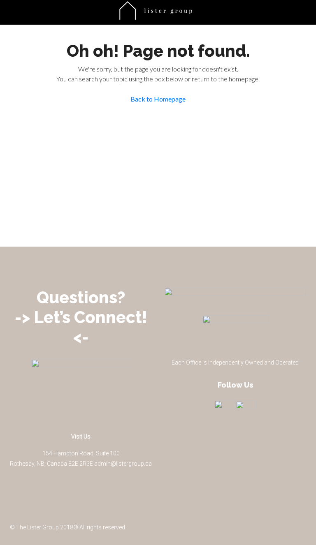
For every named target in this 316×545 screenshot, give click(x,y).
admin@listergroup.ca (123, 463)
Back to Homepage (158, 99)
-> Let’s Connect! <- (81, 326)
